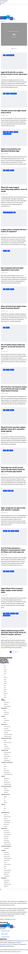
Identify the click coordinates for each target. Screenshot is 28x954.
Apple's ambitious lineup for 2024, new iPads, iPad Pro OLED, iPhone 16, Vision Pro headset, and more (13, 632)
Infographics (4, 662)
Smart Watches (6, 615)
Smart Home (4, 828)
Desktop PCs (4, 708)
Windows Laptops (7, 133)
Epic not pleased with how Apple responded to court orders (12, 269)
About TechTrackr (5, 930)
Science (3, 716)
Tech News (3, 659)
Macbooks (12, 613)
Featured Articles (6, 657)
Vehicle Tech (4, 724)
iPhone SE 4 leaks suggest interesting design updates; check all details (14, 189)
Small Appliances (5, 812)
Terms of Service (5, 936)
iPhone (7, 93)
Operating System (10, 55)
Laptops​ (3, 700)
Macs (17, 613)
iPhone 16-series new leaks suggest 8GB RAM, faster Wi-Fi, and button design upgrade (13, 429)
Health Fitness (4, 750)
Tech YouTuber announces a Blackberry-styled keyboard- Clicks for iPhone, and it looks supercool (13, 550)
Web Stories (4, 661)
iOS (4, 55)
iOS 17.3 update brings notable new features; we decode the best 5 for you (13, 346)
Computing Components (7, 762)
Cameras (3, 850)
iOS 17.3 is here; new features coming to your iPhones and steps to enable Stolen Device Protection (14, 389)
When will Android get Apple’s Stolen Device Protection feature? (13, 307)
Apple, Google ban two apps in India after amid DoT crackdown (13, 509)
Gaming (5, 250)
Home (12, 48)
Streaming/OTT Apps (6, 738)
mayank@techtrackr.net (6, 944)
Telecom (3, 804)
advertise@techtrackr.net (20, 940)
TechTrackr (13, 919)
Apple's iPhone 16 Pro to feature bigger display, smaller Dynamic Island (12, 590)
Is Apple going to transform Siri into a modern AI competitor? (14, 230)
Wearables (3, 878)
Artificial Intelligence (7, 212)
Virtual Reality (13, 93)
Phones (12, 170)
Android (5, 490)
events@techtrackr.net (15, 951)
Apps (4, 450)
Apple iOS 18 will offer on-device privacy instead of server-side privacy (14, 73)
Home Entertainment (6, 786)
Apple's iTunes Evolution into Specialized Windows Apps (11, 150)
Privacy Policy (4, 933)
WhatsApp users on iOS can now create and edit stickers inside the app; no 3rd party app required (13, 469)
